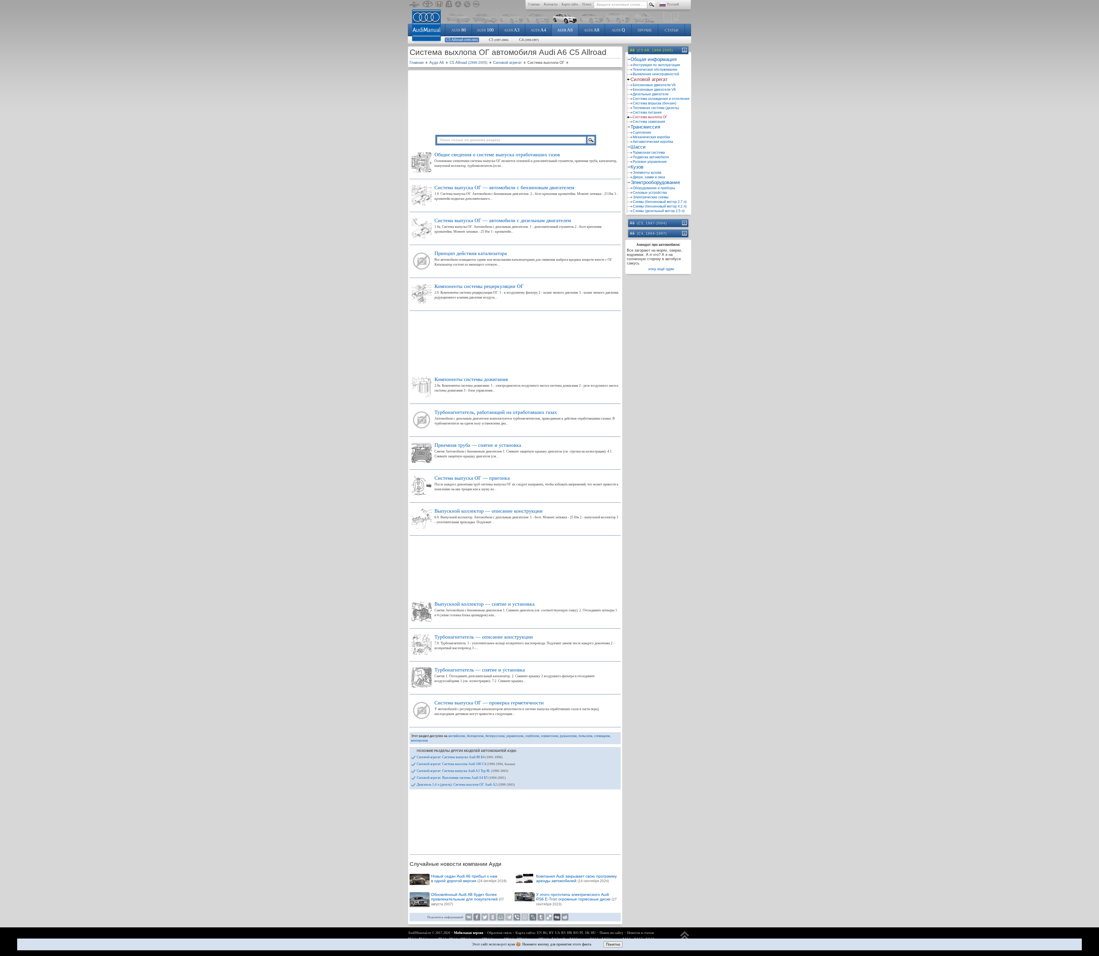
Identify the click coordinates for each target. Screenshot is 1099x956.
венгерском (419, 740)
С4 (529, 39)
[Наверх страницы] (684, 938)
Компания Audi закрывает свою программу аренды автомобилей (576, 878)
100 (485, 29)
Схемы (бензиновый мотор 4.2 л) (660, 206)
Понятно (613, 944)
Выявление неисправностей (656, 74)
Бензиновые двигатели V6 (654, 85)
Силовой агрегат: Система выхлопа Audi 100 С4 (466, 764)
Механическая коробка (651, 137)
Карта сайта (570, 4)
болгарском (475, 736)
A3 (511, 29)
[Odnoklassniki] (492, 917)
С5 (498, 39)
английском (456, 736)
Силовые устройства (650, 193)
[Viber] (516, 917)
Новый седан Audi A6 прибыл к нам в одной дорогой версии (469, 878)
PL (582, 933)
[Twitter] (484, 917)
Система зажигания (649, 122)
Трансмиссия (645, 127)
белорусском (495, 736)
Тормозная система (649, 153)
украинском (514, 736)
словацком (602, 736)
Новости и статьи (640, 933)
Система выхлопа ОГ (650, 117)
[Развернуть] (684, 223)
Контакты (551, 4)
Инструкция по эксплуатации (656, 65)
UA (557, 933)
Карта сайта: (525, 933)
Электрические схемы (651, 197)
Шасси (638, 147)
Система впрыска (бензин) (654, 103)
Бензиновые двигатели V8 (654, 90)
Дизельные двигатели (651, 94)
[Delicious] (548, 917)
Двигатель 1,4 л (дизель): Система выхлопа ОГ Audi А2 (466, 785)
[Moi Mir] (500, 917)
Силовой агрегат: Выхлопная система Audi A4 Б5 (461, 778)
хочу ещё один (661, 269)
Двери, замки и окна (649, 177)
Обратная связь (499, 933)
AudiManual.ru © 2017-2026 (429, 933)
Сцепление (642, 133)
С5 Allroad (462, 39)
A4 (538, 29)
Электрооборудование (655, 182)
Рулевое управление (650, 162)
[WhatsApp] (524, 917)
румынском (568, 736)
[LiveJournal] (532, 917)
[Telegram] (508, 917)
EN (539, 933)
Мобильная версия (468, 933)
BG (545, 933)
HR (569, 933)
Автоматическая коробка (653, 142)
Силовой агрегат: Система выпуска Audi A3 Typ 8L (462, 771)
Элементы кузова (647, 173)
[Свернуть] (684, 50)
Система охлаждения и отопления (661, 99)
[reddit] (565, 917)
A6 (565, 29)
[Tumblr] (540, 917)
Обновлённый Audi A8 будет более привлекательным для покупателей (467, 899)
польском (585, 736)
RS (563, 933)
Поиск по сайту (611, 933)
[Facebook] (476, 917)
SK (587, 933)
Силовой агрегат (649, 79)
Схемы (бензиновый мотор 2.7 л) (660, 202)
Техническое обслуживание (655, 70)
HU (593, 933)
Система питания (647, 112)
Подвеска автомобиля (651, 157)
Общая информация (653, 59)
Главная (534, 4)
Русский (673, 4)
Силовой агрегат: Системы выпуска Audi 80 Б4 (460, 757)
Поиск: (587, 4)
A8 (591, 29)
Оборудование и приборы (654, 188)
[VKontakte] (468, 917)
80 (458, 29)
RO (575, 933)
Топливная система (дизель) (656, 108)
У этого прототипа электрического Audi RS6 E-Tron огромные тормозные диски (576, 899)
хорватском (549, 736)
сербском (532, 736)
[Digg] (557, 917)
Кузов (636, 167)
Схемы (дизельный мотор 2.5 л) (659, 211)
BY (551, 933)
